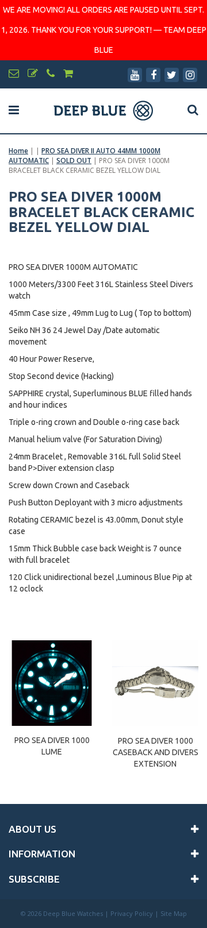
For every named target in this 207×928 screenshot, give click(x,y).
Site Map (173, 913)
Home (18, 151)
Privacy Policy (131, 913)
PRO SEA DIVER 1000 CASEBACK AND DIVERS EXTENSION (155, 747)
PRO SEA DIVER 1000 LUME (52, 746)
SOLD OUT (73, 160)
